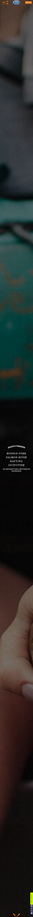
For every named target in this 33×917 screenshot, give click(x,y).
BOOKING (28, 2)
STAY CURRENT (31, 898)
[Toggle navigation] (5, 2)
